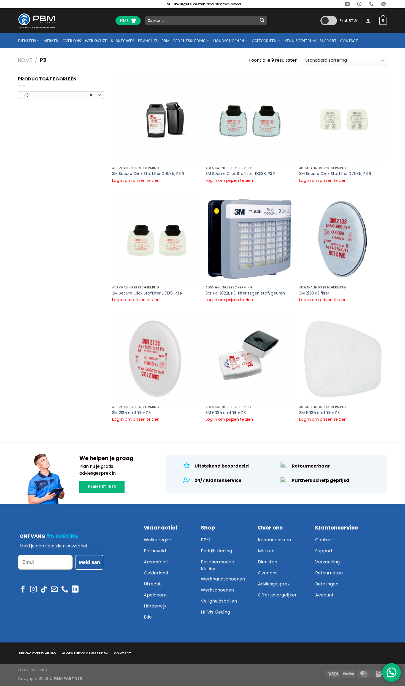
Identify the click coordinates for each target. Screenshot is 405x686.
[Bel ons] (64, 589)
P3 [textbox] (58, 95)
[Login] (368, 21)
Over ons (72, 41)
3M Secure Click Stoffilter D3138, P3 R (241, 173)
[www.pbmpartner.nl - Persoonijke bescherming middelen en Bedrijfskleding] (36, 20)
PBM (165, 41)
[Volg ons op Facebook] (23, 589)
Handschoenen (228, 41)
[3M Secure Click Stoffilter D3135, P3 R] (156, 239)
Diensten (27, 41)
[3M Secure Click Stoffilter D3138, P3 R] (250, 119)
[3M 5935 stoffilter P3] (343, 359)
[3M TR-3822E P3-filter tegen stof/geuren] (250, 239)
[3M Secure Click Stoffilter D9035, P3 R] (156, 119)
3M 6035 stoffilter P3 (226, 412)
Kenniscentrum (300, 41)
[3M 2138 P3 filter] (343, 239)
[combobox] (61, 95)
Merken (51, 41)
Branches (148, 41)
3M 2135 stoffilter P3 (131, 412)
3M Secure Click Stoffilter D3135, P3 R (147, 293)
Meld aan (89, 562)
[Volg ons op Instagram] (33, 589)
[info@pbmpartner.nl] (348, 4)
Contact (349, 41)
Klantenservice (33, 670)
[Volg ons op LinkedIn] (75, 589)
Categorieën (264, 41)
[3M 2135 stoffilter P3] (156, 359)
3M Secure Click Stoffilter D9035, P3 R (148, 173)
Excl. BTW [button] (348, 20)
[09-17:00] (360, 4)
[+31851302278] (372, 4)
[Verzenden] (262, 20)
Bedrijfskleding (189, 41)
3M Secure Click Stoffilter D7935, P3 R (335, 173)
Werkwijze (96, 41)
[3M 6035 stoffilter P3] (250, 359)
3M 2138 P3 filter (314, 293)
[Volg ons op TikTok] (43, 589)
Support (328, 41)
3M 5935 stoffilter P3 (319, 412)
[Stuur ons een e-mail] (54, 589)
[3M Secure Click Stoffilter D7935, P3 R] (343, 119)
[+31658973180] (384, 4)
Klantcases (122, 41)
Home (25, 60)
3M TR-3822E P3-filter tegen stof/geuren (245, 293)
